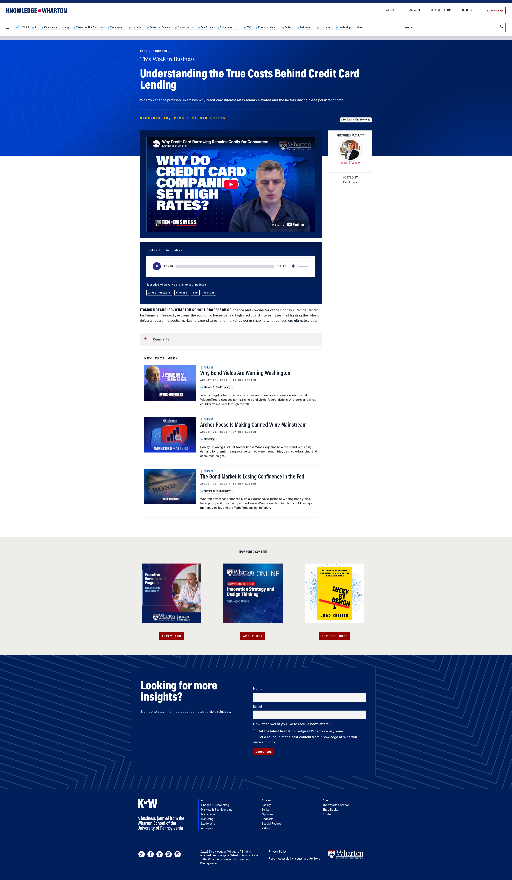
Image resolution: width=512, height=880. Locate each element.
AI (36, 27)
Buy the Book (334, 636)
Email (257, 707)
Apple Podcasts (159, 292)
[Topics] (17, 27)
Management (117, 27)
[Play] (157, 266)
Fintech (289, 27)
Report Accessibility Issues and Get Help (294, 859)
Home (143, 51)
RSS (195, 292)
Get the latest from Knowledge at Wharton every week (301, 731)
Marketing (136, 27)
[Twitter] (141, 854)
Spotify (181, 292)
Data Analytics (185, 27)
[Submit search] (501, 26)
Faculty (266, 805)
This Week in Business (167, 60)
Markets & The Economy (89, 27)
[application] (230, 266)
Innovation (325, 27)
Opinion (467, 10)
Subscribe (495, 11)
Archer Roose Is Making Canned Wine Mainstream (253, 425)
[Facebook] (150, 854)
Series (265, 810)
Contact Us (330, 814)
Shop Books (330, 810)
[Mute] (294, 266)
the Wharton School (215, 859)
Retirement (306, 27)
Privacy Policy (278, 852)
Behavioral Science (160, 27)
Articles (391, 10)
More (359, 27)
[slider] (303, 266)
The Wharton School (336, 805)
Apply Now (171, 636)
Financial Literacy (268, 27)
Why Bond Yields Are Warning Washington (245, 373)
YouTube (209, 292)
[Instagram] (177, 854)
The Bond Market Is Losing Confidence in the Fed (252, 477)
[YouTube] (168, 854)
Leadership (344, 27)
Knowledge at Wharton (223, 852)
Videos (266, 828)
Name (257, 689)
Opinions (267, 814)
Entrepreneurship (229, 27)
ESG (248, 27)
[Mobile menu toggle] (8, 27)
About (326, 800)
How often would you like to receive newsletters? (292, 724)
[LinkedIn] (159, 854)
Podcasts (414, 10)
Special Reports (441, 10)
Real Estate (207, 27)
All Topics (207, 828)
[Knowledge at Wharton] (36, 10)
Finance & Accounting (56, 27)
